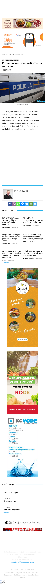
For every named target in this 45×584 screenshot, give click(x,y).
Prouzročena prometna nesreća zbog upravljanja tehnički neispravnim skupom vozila (12, 254)
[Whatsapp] (18, 204)
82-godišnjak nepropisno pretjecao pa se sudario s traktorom (33, 220)
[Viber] (14, 204)
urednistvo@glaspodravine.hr (22, 562)
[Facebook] (10, 204)
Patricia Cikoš (6, 227)
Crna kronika (17, 55)
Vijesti (16, 60)
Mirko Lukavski (21, 191)
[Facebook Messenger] (22, 204)
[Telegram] (27, 204)
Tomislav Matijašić (28, 258)
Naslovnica (6, 55)
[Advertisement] (22, 156)
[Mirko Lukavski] (8, 194)
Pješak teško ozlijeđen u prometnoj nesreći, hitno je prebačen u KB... (33, 253)
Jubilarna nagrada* (12, 510)
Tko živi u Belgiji (11, 492)
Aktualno (7, 490)
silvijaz (25, 241)
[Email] (31, 204)
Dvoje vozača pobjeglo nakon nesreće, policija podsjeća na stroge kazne (11, 238)
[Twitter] (35, 204)
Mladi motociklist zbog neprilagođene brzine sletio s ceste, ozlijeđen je (33, 237)
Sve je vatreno (10, 501)
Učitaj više (5, 262)
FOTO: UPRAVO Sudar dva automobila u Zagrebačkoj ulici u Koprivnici (10, 221)
